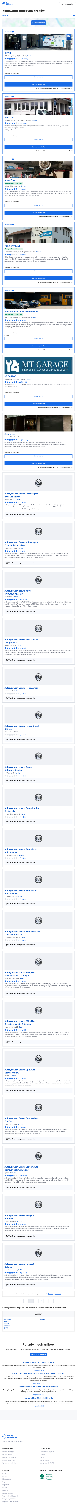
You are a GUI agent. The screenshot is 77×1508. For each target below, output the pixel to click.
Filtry (4, 16)
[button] (19, 1496)
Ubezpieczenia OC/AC (47, 1463)
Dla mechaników (67, 4)
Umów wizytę (38, 77)
